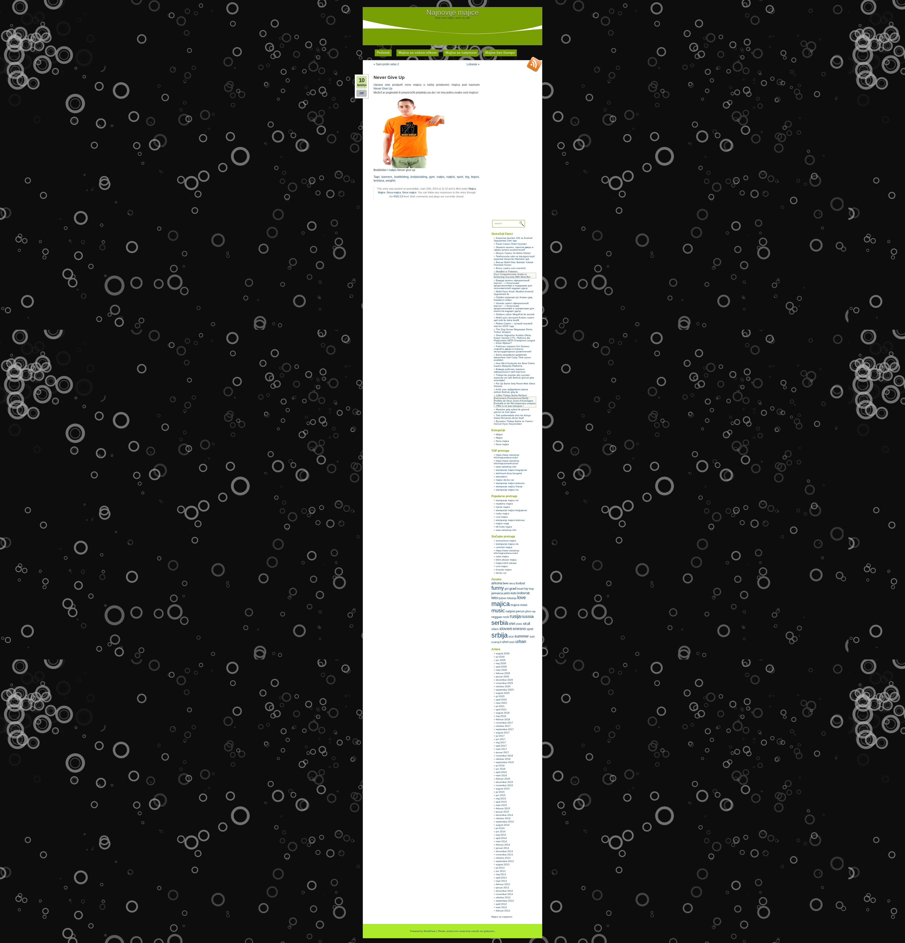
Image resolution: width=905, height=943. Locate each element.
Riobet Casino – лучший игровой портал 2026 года (513, 324)
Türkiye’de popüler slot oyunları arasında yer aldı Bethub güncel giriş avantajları (514, 378)
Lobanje (472, 64)
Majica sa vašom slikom (418, 52)
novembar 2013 (504, 854)
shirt (512, 624)
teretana (379, 180)
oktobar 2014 (503, 818)
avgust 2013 (503, 864)
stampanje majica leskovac (510, 483)
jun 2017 (501, 739)
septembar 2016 (505, 762)
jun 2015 (501, 795)
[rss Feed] (534, 64)
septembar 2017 (505, 729)
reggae (496, 617)
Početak (383, 52)
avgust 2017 (503, 732)
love (521, 597)
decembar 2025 (504, 680)
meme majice (503, 507)
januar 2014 (502, 848)
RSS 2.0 (398, 196)
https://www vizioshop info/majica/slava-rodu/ (506, 456)
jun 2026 (501, 660)
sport (460, 177)
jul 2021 (500, 706)
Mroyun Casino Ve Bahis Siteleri (513, 253)
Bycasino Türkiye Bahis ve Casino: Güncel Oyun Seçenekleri (513, 422)
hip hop (529, 588)
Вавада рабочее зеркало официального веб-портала (509, 370)
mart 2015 (501, 805)
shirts (519, 623)
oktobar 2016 (503, 759)
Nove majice (409, 192)
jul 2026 (500, 656)
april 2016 (501, 772)
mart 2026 (501, 670)
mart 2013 (501, 881)
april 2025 (501, 699)
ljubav (502, 598)
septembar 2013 (505, 861)
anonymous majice (506, 540)
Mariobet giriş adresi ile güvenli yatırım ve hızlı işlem (511, 410)
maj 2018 (501, 716)
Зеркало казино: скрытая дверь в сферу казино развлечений (513, 248)
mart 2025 (501, 703)
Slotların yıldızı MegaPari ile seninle (515, 314)
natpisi (450, 177)
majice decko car (505, 480)
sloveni (505, 628)
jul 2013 (500, 867)
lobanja (512, 598)
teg (467, 177)
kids (514, 593)
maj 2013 (501, 874)
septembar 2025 (505, 689)
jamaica (497, 593)
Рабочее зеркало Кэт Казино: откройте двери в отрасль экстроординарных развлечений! (512, 349)
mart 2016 (501, 775)
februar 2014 (503, 844)
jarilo (507, 593)
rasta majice (502, 556)
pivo (528, 611)
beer (506, 583)
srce (511, 636)
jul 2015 (500, 792)
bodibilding (401, 177)
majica (500, 603)
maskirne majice (504, 503)
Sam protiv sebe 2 (387, 64)
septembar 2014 (505, 821)
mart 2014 (501, 841)
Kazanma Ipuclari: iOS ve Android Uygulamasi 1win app (513, 239)
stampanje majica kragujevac (511, 470)
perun (520, 611)
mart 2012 (501, 907)
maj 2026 (501, 663)
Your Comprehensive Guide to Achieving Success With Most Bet (512, 275)
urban (520, 641)
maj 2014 (501, 834)
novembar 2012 (504, 894)
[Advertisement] (452, 29)
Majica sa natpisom (461, 52)
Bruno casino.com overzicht (511, 268)
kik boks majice (504, 526)
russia (528, 616)
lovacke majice (504, 569)
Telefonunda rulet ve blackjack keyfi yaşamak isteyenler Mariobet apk (514, 257)
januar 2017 (502, 752)
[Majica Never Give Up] (409, 167)
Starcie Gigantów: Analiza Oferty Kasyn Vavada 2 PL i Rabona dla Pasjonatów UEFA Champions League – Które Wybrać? (514, 339)
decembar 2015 (504, 782)
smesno (519, 629)
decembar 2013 (504, 851)
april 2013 (501, 877)
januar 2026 (502, 676)
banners (387, 177)
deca (512, 583)
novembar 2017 (504, 722)
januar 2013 (502, 887)
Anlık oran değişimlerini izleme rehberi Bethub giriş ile (511, 390)
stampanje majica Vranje (509, 486)
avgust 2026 (503, 653)
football (520, 583)
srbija (499, 635)
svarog (495, 642)
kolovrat (523, 593)
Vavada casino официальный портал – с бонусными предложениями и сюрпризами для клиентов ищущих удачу (514, 307)
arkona (496, 583)
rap (533, 611)
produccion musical (457, 931)
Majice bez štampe (500, 52)
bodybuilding (419, 177)
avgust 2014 (503, 825)
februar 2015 (503, 808)
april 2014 (501, 838)
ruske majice (502, 513)
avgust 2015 (503, 788)
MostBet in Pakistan (507, 271)
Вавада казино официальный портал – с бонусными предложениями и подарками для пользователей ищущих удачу (513, 284)
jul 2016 (500, 765)
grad (512, 588)
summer (521, 636)
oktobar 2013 (503, 858)
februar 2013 (503, 884)
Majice (381, 192)
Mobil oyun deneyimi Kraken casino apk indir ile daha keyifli (514, 318)
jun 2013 (501, 871)
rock (506, 617)
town (512, 642)
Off (362, 93)
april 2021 (501, 709)
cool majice (502, 517)
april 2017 (501, 745)
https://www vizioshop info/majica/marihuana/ (506, 462)
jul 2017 (500, 736)
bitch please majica (506, 559)
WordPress (430, 931)
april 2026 (501, 666)
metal (523, 605)
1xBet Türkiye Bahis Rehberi (511, 395)
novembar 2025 (504, 683)
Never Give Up (383, 88)
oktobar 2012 (503, 897)
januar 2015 (502, 811)
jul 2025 (500, 696)
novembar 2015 (504, 785)
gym (432, 177)
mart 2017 (501, 749)
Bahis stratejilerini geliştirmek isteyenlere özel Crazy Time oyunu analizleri (512, 357)
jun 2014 (501, 831)
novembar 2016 (504, 755)
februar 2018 (503, 719)
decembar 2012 (504, 891)
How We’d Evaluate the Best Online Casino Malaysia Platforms (514, 364)
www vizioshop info (506, 466)
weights (390, 180)
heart (520, 588)
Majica (472, 188)
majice (514, 605)
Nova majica (394, 192)
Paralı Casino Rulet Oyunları (511, 244)
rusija (515, 616)
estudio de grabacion (482, 931)
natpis (393, 170)
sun (532, 636)
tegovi (475, 177)
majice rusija (502, 523)
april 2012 (501, 904)
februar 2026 (503, 673)
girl (507, 588)
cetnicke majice (504, 547)
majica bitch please (506, 563)
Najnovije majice (452, 12)
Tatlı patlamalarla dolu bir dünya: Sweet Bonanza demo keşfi (512, 416)
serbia (499, 622)
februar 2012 (503, 910)
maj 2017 (501, 742)
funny (497, 588)
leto (494, 598)
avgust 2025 (503, 693)
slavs (495, 629)
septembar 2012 (505, 900)
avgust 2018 (503, 712)
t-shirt (504, 642)
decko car (501, 573)
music (498, 611)
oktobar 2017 (503, 726)
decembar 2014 (504, 815)
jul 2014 (500, 828)
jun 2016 (501, 769)
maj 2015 (501, 798)
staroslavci (501, 476)
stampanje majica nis (507, 489)
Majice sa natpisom (501, 916)
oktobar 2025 (503, 686)
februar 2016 (503, 778)
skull (526, 624)
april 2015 (501, 802)
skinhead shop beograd (509, 473)
